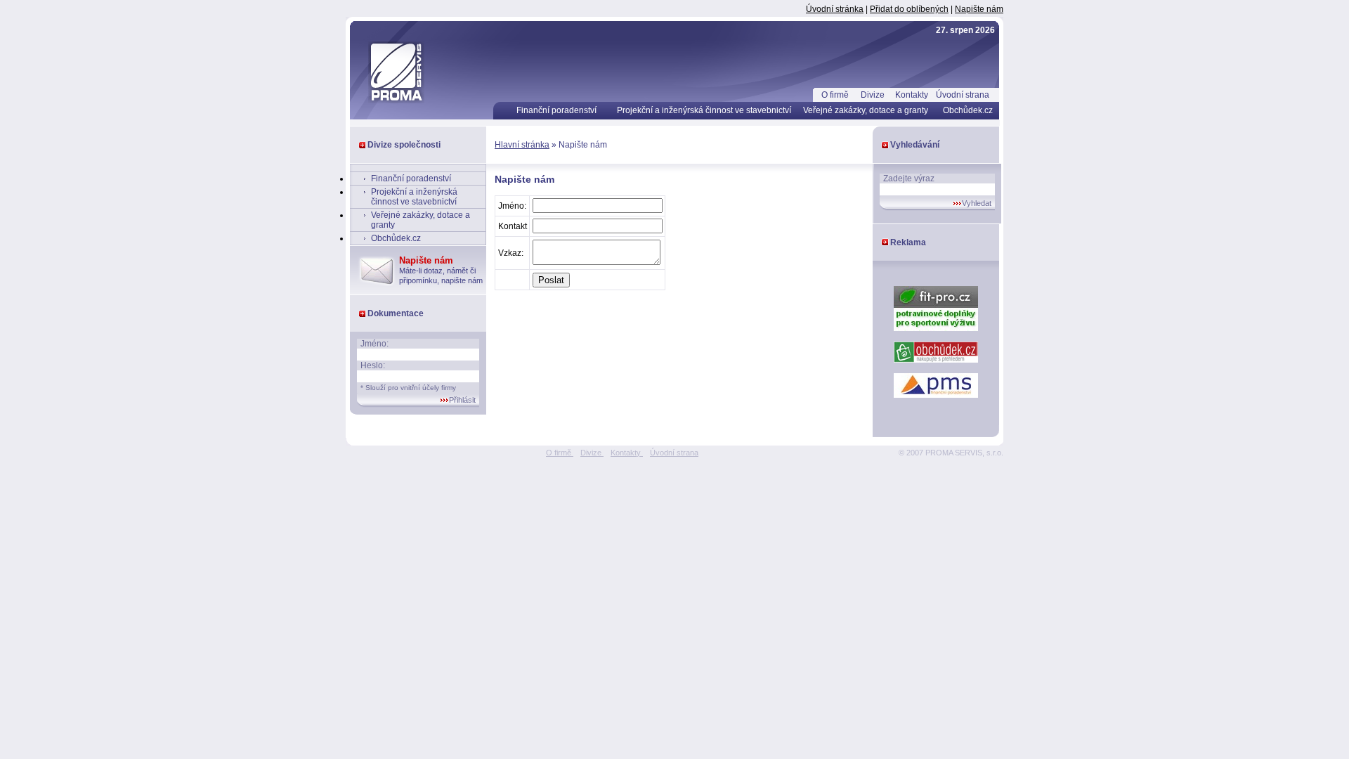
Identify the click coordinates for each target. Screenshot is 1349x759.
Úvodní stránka (835, 9)
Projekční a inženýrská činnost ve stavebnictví (704, 110)
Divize (873, 95)
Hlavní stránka (522, 145)
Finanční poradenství (556, 110)
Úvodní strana (962, 95)
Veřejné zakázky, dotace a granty (865, 110)
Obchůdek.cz (968, 110)
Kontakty (911, 95)
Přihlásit (462, 400)
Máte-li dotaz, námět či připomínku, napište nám (441, 271)
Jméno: (374, 344)
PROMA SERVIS (386, 52)
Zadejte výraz (908, 178)
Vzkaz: (510, 253)
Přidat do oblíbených (909, 9)
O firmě (835, 95)
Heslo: (372, 365)
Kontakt (512, 226)
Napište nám (979, 9)
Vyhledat (976, 203)
